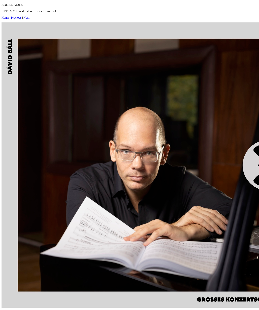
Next (26, 17)
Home (5, 17)
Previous (16, 17)
